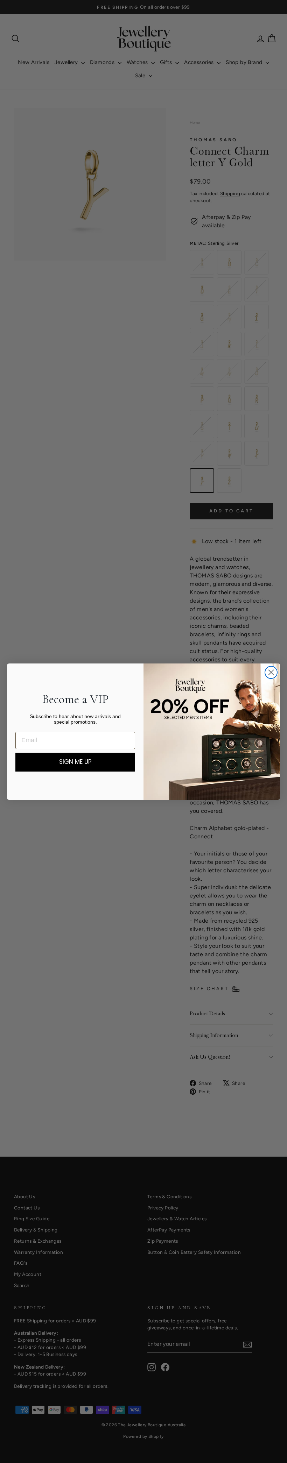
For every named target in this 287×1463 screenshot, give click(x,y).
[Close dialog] (271, 672)
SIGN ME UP (75, 762)
